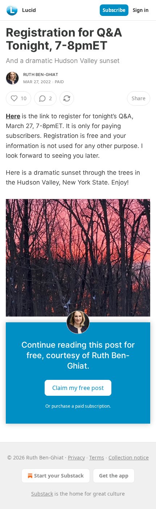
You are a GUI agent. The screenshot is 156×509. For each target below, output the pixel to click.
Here (13, 116)
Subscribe (114, 10)
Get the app (113, 475)
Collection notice (128, 457)
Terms (96, 457)
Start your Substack (59, 475)
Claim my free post (78, 387)
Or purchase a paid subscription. (78, 406)
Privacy (76, 457)
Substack (42, 493)
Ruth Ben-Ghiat (40, 74)
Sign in (141, 10)
